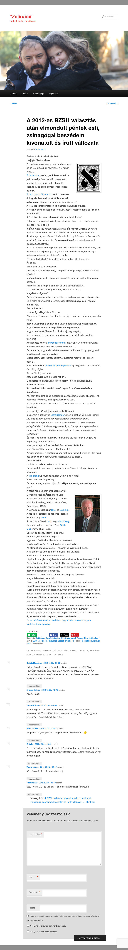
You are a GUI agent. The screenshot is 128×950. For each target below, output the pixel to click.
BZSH (35, 640)
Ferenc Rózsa (33, 705)
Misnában (34, 475)
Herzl (50, 521)
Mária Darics (32, 728)
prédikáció (69, 640)
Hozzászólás (34, 685)
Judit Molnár (32, 782)
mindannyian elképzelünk (58, 365)
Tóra (86, 638)
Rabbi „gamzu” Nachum (39, 194)
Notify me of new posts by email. (43, 931)
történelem (93, 638)
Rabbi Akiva (33, 175)
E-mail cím (35, 892)
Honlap (32, 907)
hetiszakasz (51, 640)
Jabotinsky (63, 521)
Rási (44, 517)
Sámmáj (64, 509)
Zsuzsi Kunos (33, 767)
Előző (13, 103)
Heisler (42, 640)
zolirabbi (86, 640)
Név (33, 877)
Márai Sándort (58, 414)
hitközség (65, 638)
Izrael (73, 638)
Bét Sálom (40, 638)
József (61, 640)
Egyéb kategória (53, 638)
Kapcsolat (53, 93)
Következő (112, 103)
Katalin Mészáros (34, 663)
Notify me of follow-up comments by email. (48, 925)
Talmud (80, 638)
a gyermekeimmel (56, 342)
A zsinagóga (38, 93)
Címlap (14, 93)
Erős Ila (30, 744)
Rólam (25, 93)
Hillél (53, 509)
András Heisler (33, 689)
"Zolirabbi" (22, 16)
